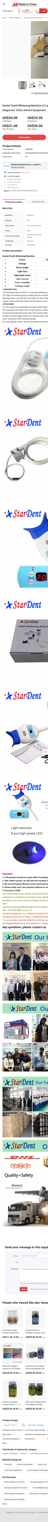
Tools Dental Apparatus (13, 1470)
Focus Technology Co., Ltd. (31, 1512)
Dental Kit (8, 1464)
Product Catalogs (37, 1425)
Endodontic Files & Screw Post (13, 1430)
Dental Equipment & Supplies (33, 18)
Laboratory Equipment (11, 1439)
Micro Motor (7, 1434)
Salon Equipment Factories (14, 1482)
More (4, 1504)
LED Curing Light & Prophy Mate (36, 1430)
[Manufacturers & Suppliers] (24, 4)
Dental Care (42, 1464)
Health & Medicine (15, 18)
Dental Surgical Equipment (14, 1493)
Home (4, 18)
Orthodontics (30, 1439)
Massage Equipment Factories (16, 1488)
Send (23, 1289)
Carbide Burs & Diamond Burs (36, 1434)
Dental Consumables (25, 1464)
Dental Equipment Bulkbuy (14, 1499)
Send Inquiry (24, 137)
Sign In (6, 190)
